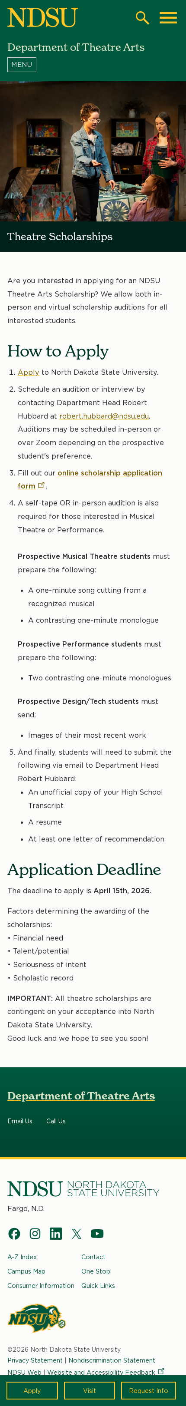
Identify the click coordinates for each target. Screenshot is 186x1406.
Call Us (56, 1121)
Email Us (19, 1121)
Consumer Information (40, 1285)
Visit (89, 1390)
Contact (93, 1257)
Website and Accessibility (101, 1372)
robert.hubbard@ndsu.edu (104, 416)
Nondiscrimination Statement (111, 1360)
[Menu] (93, 65)
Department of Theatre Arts (81, 1095)
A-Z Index (22, 1257)
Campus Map (26, 1271)
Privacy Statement (35, 1360)
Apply (32, 1390)
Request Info (148, 1390)
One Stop (95, 1271)
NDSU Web (24, 1372)
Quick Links (98, 1285)
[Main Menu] (168, 17)
